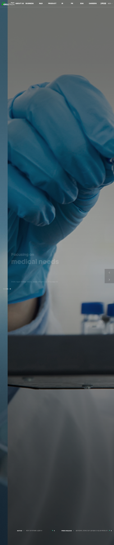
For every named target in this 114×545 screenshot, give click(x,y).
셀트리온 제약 (8, 3)
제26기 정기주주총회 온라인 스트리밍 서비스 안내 (38, 530)
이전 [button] (109, 272)
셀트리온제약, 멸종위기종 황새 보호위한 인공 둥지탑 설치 (90, 530)
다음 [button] (109, 279)
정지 (10, 288)
